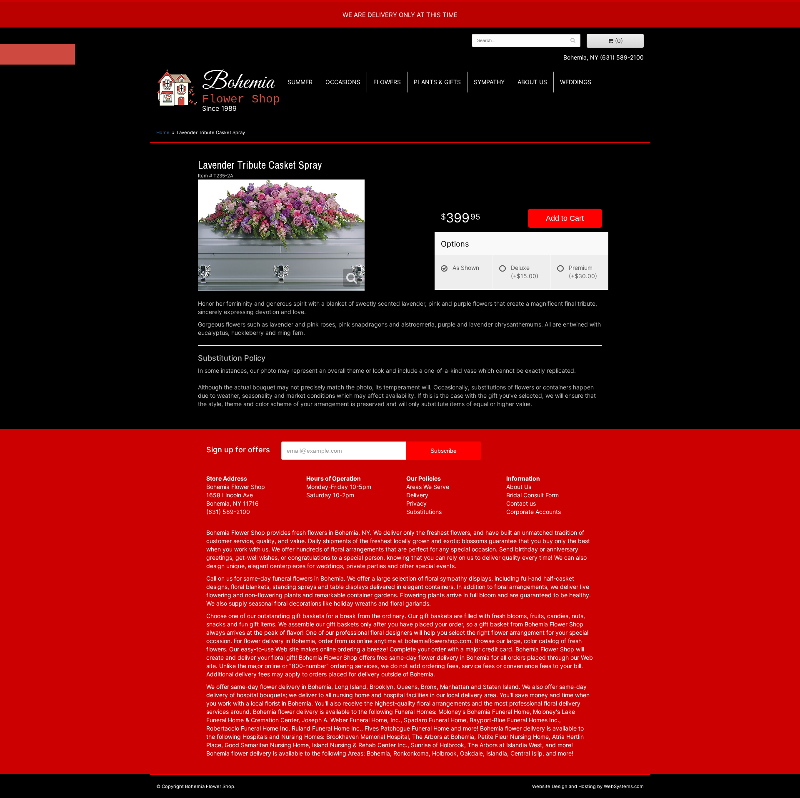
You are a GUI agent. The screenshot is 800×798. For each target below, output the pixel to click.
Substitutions (424, 511)
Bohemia (241, 91)
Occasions (342, 81)
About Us (518, 486)
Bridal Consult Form (532, 495)
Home (163, 132)
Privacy (416, 503)
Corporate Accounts (533, 511)
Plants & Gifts (437, 81)
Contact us (521, 503)
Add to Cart (565, 218)
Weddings (575, 81)
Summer (300, 81)
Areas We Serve (427, 486)
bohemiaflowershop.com (438, 640)
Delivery (417, 495)
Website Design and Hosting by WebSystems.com (588, 786)
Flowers (387, 81)
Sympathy (489, 81)
